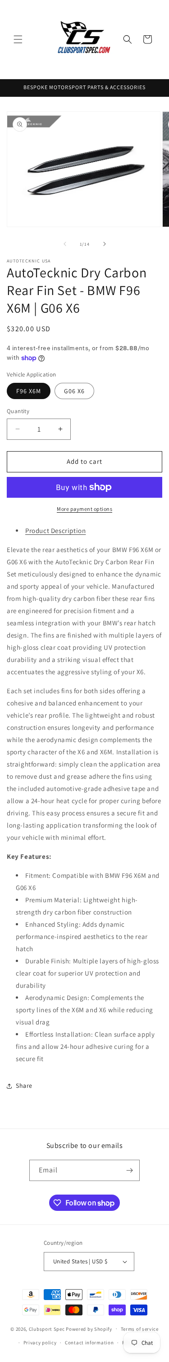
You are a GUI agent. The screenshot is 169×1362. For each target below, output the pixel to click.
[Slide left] (65, 244)
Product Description (55, 530)
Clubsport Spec (47, 1328)
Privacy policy (40, 1342)
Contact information (89, 1342)
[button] (18, 39)
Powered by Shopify (89, 1328)
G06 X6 (74, 391)
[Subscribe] (129, 1170)
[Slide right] (104, 244)
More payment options (84, 508)
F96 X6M (28, 391)
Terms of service (140, 1329)
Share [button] (24, 1085)
